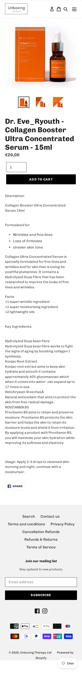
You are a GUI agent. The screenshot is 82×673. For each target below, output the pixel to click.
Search (28, 516)
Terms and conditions (26, 524)
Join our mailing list (41, 561)
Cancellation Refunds (41, 532)
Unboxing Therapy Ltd (35, 652)
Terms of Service (41, 547)
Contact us (50, 516)
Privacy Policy (62, 524)
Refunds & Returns (41, 539)
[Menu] (74, 9)
